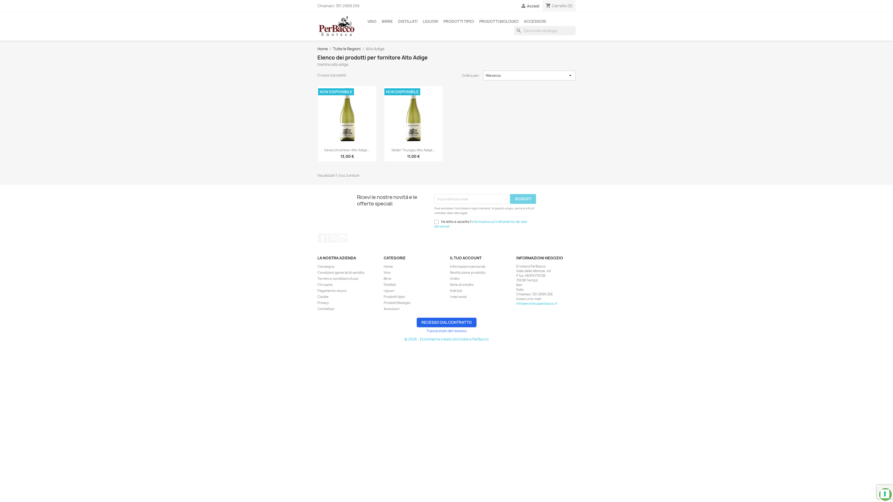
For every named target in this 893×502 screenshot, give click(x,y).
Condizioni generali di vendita (340, 272)
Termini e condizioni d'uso (337, 278)
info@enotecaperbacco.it (536, 303)
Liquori (430, 21)
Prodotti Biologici (499, 21)
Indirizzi (456, 290)
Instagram (343, 238)
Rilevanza (529, 75)
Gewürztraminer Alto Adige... (347, 150)
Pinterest (332, 238)
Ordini (455, 278)
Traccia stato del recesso (447, 331)
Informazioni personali (467, 266)
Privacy (323, 303)
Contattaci (325, 309)
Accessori (535, 21)
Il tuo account (466, 258)
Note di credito (462, 284)
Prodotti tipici (458, 21)
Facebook (322, 238)
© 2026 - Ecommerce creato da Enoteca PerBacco (446, 339)
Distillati (407, 21)
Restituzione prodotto (468, 272)
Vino (372, 21)
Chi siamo (325, 284)
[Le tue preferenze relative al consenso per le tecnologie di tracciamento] (884, 493)
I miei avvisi (458, 296)
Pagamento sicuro (332, 290)
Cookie (323, 296)
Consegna (325, 266)
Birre (387, 21)
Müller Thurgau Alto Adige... (413, 150)
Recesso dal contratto (446, 322)
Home (388, 266)
